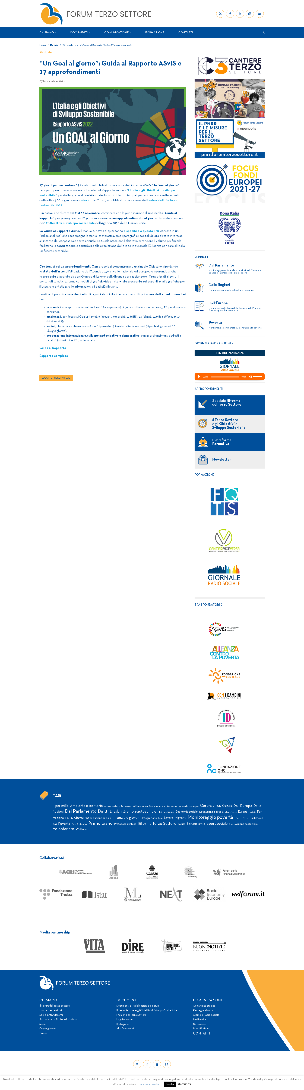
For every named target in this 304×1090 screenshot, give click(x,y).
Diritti (103, 811)
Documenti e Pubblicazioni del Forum (137, 1006)
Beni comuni (126, 806)
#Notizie (45, 52)
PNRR (244, 818)
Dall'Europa (242, 806)
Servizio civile (196, 823)
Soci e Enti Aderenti (51, 1015)
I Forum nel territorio (51, 1010)
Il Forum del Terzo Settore (54, 1006)
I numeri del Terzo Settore (131, 1015)
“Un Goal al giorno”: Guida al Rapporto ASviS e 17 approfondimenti (97, 45)
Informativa (184, 1084)
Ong (237, 818)
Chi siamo (46, 32)
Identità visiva (201, 1028)
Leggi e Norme (124, 1019)
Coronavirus (210, 806)
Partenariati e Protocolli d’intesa (58, 1019)
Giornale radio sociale (214, 343)
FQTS (69, 818)
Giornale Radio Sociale (206, 1015)
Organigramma (47, 1028)
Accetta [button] (170, 1084)
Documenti (79, 32)
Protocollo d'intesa (125, 824)
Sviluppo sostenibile (246, 824)
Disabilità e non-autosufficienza (136, 812)
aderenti (87, 200)
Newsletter (199, 1024)
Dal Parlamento (81, 811)
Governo (81, 818)
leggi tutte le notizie (56, 378)
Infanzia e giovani (126, 817)
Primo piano (100, 823)
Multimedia (199, 1019)
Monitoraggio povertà (210, 817)
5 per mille (61, 806)
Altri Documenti (125, 1028)
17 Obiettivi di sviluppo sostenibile (69, 223)
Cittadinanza (140, 806)
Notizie (54, 45)
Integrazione (149, 818)
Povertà (64, 823)
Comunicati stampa (204, 1006)
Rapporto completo (53, 355)
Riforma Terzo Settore (157, 824)
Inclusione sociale (100, 818)
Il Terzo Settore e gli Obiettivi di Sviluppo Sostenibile (146, 1010)
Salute (181, 824)
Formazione (154, 32)
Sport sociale (217, 823)
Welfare (81, 829)
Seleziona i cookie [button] (150, 1084)
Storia (42, 1024)
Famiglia (252, 812)
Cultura (227, 806)
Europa (242, 811)
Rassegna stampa (203, 1010)
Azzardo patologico (112, 806)
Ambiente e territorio (86, 806)
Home (42, 45)
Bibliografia (122, 1024)
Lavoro (168, 817)
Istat (160, 818)
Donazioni (169, 812)
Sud (231, 824)
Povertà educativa (79, 824)
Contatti (185, 32)
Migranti (180, 817)
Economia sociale (187, 811)
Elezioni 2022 (231, 812)
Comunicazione (116, 32)
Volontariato (63, 829)
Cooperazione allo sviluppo (183, 806)
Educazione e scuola (211, 812)
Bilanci (43, 1033)
